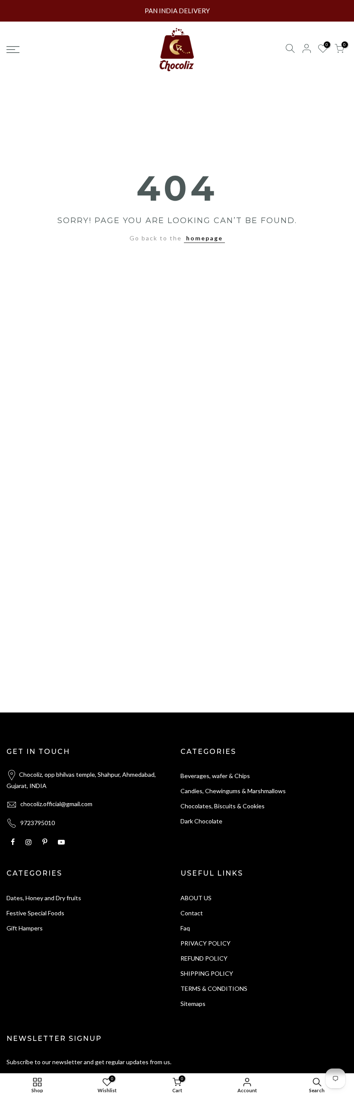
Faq (185, 928)
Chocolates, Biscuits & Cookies (222, 806)
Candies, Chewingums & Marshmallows (233, 790)
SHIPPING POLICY (206, 973)
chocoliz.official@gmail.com (56, 803)
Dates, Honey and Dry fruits (43, 898)
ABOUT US (196, 898)
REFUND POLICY (204, 958)
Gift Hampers (24, 928)
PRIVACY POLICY (205, 943)
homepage (204, 238)
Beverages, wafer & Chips (215, 775)
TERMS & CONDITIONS (213, 988)
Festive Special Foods (35, 913)
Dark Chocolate (201, 821)
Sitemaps (192, 1003)
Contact (191, 913)
